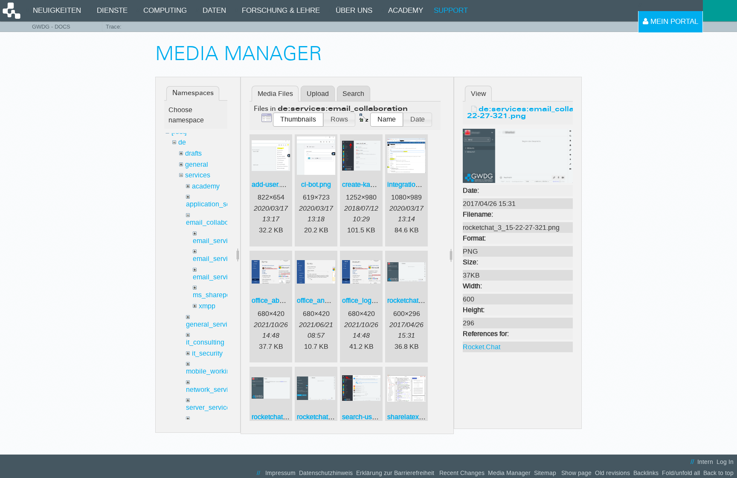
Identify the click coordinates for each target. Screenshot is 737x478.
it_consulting (205, 342)
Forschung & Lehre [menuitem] (281, 10)
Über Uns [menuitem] (354, 10)
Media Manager (509, 473)
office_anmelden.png (328, 300)
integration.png (409, 184)
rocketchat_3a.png (280, 416)
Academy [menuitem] (405, 10)
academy (206, 186)
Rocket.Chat (481, 347)
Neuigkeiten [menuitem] (57, 10)
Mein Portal (673, 21)
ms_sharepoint (215, 294)
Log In (725, 462)
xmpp (207, 306)
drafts (193, 153)
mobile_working (210, 371)
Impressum (280, 473)
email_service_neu (221, 258)
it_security (207, 353)
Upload (318, 93)
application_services (217, 204)
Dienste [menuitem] (112, 10)
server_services (210, 407)
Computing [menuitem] (165, 10)
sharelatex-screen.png (421, 416)
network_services (212, 389)
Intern (705, 462)
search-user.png (366, 416)
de (182, 142)
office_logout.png (368, 300)
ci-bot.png (316, 184)
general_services (212, 324)
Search (353, 93)
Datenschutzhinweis (326, 473)
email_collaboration (216, 222)
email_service (214, 240)
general (196, 164)
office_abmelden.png (283, 300)
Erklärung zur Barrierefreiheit (395, 473)
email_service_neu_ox (227, 277)
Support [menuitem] (451, 10)
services (197, 175)
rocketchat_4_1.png (327, 416)
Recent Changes (462, 473)
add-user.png (271, 184)
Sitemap (545, 473)
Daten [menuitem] (214, 10)
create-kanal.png (367, 184)
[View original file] (518, 155)
